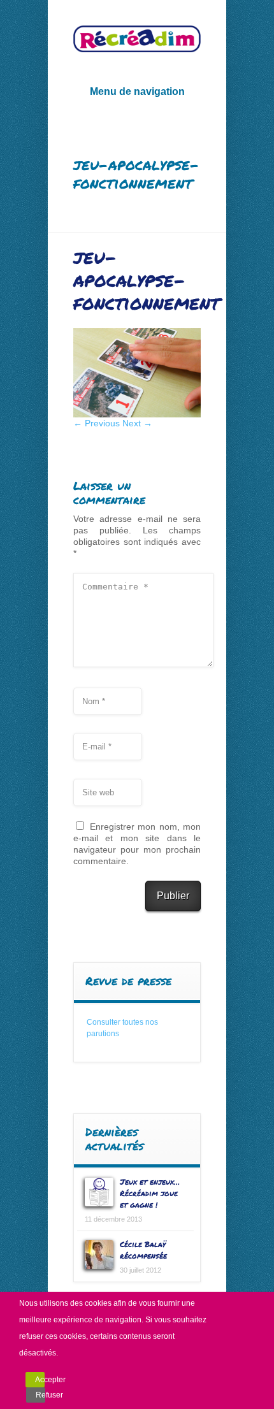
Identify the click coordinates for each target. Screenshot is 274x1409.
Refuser (40, 1395)
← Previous (96, 423)
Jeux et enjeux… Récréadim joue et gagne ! (150, 1193)
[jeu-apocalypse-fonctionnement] (137, 414)
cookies (98, 1303)
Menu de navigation (137, 91)
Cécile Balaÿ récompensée (143, 1250)
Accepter (40, 1379)
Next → (137, 423)
